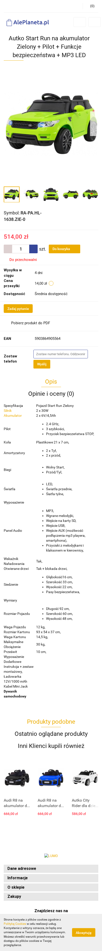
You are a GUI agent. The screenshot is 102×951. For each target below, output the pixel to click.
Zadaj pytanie (18, 309)
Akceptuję (84, 933)
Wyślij (42, 364)
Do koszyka (61, 249)
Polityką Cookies (15, 924)
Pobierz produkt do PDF (30, 323)
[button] (51, 869)
